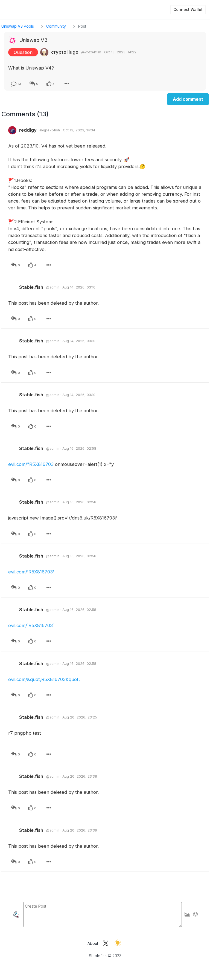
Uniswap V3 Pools (17, 26)
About (93, 943)
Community (56, 26)
